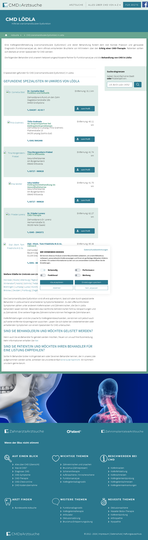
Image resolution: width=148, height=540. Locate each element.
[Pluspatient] (74, 432)
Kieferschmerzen (118, 474)
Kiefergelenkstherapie (73, 511)
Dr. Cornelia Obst (35, 91)
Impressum (104, 533)
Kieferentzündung (119, 514)
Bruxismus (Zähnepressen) (75, 467)
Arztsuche (76, 4)
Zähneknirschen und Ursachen (77, 464)
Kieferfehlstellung (119, 471)
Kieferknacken (117, 467)
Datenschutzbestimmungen (96, 249)
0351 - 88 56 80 (36, 263)
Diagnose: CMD (22, 471)
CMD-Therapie (21, 478)
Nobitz (19, 283)
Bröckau (7, 290)
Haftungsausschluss (132, 533)
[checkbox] (43, 270)
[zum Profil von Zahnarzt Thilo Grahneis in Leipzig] (15, 122)
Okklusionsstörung (71, 518)
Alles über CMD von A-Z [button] (103, 4)
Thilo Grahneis (34, 121)
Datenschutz (116, 533)
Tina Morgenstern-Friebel (40, 152)
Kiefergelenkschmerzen (122, 481)
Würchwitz (36, 286)
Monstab (8, 279)
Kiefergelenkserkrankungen (124, 485)
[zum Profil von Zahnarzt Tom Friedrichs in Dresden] (15, 246)
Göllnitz (27, 283)
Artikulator (68, 514)
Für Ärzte (131, 4)
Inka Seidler (33, 182)
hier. (37, 340)
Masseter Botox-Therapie (122, 511)
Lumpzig (19, 286)
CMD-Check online (23, 481)
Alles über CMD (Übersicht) (27, 464)
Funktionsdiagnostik (72, 507)
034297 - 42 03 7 (37, 110)
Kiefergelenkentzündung (122, 478)
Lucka (27, 286)
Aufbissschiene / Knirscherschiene (78, 474)
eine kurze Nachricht (70, 359)
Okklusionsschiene (119, 507)
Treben (36, 283)
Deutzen (17, 290)
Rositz (16, 279)
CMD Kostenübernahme (26, 485)
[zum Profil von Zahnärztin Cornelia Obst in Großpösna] (15, 91)
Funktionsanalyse (71, 478)
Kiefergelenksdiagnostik (74, 481)
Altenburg (25, 279)
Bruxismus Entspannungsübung (77, 521)
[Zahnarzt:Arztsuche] (25, 432)
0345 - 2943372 (36, 232)
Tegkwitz (35, 279)
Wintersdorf (9, 283)
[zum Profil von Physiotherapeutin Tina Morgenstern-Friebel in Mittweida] (15, 154)
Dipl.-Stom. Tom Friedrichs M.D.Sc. (44, 243)
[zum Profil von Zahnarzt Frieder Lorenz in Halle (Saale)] (15, 214)
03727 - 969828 (36, 171)
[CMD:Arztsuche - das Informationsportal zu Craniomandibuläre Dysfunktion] (23, 5)
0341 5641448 (35, 140)
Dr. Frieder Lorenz (36, 213)
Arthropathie (117, 518)
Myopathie (116, 521)
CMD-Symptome (22, 474)
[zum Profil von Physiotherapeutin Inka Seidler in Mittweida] (15, 183)
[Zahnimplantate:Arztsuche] (122, 431)
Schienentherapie (71, 471)
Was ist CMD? (21, 467)
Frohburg (26, 290)
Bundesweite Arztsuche (25, 507)
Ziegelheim (37, 290)
